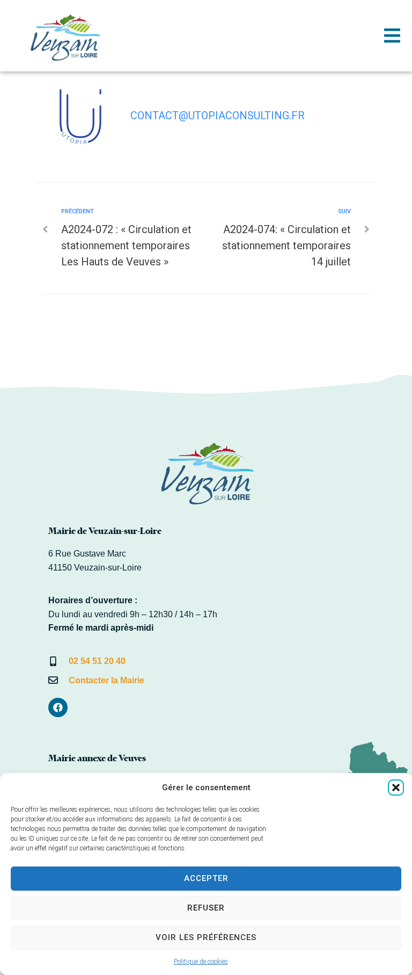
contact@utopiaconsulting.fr (217, 115)
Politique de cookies (201, 961)
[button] (396, 787)
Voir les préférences (206, 937)
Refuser (206, 908)
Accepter (206, 878)
